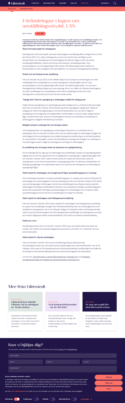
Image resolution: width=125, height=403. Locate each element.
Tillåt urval (108, 383)
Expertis (35, 3)
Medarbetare (49, 3)
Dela (38, 33)
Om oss (74, 3)
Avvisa (108, 389)
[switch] (36, 399)
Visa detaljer (85, 399)
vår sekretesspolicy (19, 391)
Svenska (104, 3)
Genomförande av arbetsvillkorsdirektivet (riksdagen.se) (55, 257)
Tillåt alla (109, 377)
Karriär (62, 3)
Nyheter (84, 3)
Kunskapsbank (26, 9)
